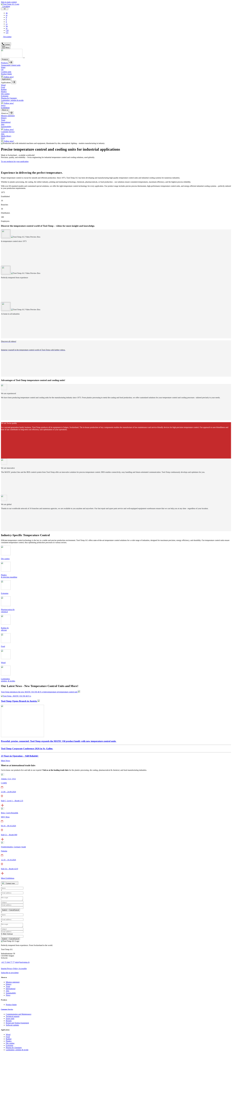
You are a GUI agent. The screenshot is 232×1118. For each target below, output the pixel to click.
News (3, 105)
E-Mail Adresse (7, 934)
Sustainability (6, 127)
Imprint (4, 969)
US (7, 33)
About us (5, 110)
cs (6, 24)
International (6, 122)
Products (5, 59)
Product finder (6, 74)
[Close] (24, 57)
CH (7, 30)
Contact (7, 44)
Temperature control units (10, 65)
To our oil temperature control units (14, 179)
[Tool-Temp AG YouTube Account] (2, 41)
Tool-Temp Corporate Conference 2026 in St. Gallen (27, 748)
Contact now (10, 883)
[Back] (10, 62)
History (4, 118)
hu (7, 26)
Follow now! (8, 77)
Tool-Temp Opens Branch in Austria (19, 701)
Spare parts (10, 1019)
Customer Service (7, 132)
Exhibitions (5, 108)
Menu (7, 48)
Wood (3, 85)
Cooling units (6, 72)
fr (6, 17)
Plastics (4, 92)
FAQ (3, 138)
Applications (6, 79)
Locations (6, 6)
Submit (4, 910)
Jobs (2, 124)
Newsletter (7, 37)
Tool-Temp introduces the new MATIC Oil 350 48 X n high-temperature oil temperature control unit (39, 692)
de (7, 13)
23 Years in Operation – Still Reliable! (20, 756)
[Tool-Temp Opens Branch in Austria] (22, 736)
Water (3, 67)
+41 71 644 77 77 (8, 962)
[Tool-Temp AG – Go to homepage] (10, 4)
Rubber (4, 89)
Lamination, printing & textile (12, 100)
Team (3, 120)
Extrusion (4, 96)
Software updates (12, 1025)
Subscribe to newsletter (10, 973)
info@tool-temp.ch (22, 962)
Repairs (9, 1021)
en (4, 9)
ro (6, 28)
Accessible (22, 969)
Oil (2, 70)
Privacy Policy (12, 969)
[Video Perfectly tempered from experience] (6, 270)
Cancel (14, 910)
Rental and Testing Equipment (17, 1023)
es (6, 15)
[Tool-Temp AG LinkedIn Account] (2, 39)
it (6, 20)
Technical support (12, 1016)
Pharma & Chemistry (9, 98)
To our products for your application (15, 161)
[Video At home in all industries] (6, 306)
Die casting (5, 94)
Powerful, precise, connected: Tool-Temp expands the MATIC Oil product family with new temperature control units (58, 741)
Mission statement (8, 116)
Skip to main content (9, 2)
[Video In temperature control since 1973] (6, 233)
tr (6, 22)
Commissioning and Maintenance (18, 1014)
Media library (6, 136)
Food (3, 87)
